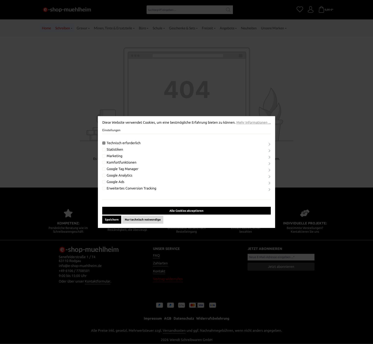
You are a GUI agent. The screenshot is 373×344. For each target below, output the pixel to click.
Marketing (114, 156)
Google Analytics (119, 175)
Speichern (112, 219)
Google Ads (115, 182)
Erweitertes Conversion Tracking (131, 188)
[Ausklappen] (269, 144)
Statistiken (115, 149)
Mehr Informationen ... (253, 122)
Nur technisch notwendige (143, 219)
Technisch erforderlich (124, 143)
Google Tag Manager (122, 169)
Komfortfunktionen (121, 162)
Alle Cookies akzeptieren (186, 210)
